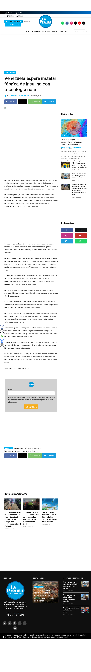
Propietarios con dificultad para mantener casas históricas (69, 598)
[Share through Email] (2, 345)
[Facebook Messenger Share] (2, 341)
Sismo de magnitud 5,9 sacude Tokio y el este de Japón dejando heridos (71, 141)
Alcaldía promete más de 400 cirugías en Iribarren (71, 610)
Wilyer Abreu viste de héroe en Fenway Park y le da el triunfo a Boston (79, 165)
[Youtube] (79, 23)
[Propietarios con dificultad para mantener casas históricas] (85, 597)
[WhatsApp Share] (2, 336)
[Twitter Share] (2, 331)
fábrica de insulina (20, 448)
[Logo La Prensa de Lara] (45, 21)
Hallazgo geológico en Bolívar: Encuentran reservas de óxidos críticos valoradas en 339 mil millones (45, 595)
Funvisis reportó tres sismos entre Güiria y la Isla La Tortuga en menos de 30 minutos (49, 517)
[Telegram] (67, 241)
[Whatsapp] (62, 23)
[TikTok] (20, 623)
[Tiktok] (83, 23)
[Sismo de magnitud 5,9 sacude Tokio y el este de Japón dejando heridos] (74, 128)
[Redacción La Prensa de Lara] (5, 96)
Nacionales (10, 72)
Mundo (64, 136)
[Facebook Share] (2, 327)
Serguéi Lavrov (26, 451)
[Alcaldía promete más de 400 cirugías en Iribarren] (85, 610)
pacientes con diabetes (12, 451)
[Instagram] (71, 23)
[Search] (84, 31)
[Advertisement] (45, 52)
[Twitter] (75, 23)
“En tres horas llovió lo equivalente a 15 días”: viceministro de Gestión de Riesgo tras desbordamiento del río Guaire (12, 519)
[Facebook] (67, 23)
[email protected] (18, 613)
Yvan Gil (35, 451)
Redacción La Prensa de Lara (19, 96)
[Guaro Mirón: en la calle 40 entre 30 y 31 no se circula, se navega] (65, 176)
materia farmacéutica (34, 448)
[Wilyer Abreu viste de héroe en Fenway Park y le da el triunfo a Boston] (65, 165)
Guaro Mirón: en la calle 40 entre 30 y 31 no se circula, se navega (79, 176)
